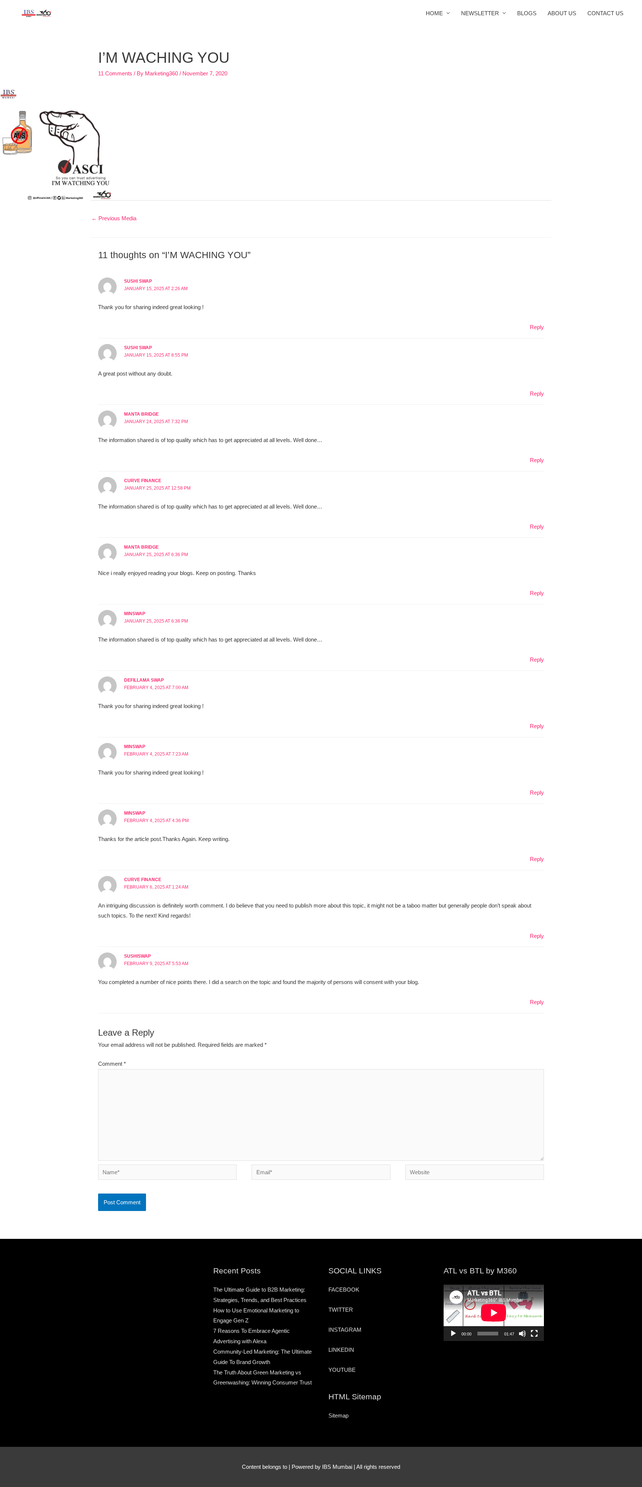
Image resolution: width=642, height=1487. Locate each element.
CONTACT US (605, 13)
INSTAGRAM (344, 1330)
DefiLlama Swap (144, 680)
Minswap (134, 813)
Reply (537, 327)
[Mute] (522, 1333)
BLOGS (526, 13)
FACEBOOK (343, 1289)
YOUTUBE (342, 1370)
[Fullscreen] (534, 1333)
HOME (434, 13)
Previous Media (113, 218)
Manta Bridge (141, 414)
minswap (134, 613)
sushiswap (137, 956)
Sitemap (338, 1415)
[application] (494, 1313)
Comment (112, 1064)
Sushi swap (138, 281)
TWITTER (340, 1309)
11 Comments (115, 73)
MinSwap (134, 746)
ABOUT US (562, 13)
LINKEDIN (341, 1350)
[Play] (453, 1333)
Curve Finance (142, 480)
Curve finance (142, 879)
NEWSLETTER (480, 13)
